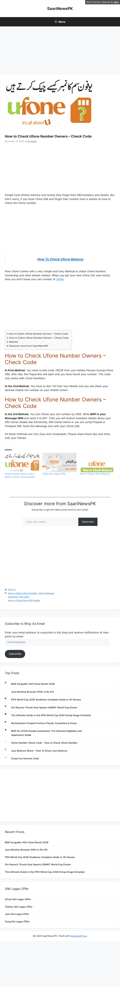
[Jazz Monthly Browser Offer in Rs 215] (8, 690)
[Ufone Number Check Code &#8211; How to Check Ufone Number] (22, 462)
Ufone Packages (46, 593)
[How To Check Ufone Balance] (97, 462)
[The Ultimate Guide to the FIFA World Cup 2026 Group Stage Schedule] (8, 714)
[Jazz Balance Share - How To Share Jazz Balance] (8, 749)
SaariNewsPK (60, 8)
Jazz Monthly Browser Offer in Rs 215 (32, 691)
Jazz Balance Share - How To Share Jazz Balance (39, 750)
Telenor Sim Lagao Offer (18, 906)
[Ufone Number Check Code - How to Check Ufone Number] (8, 741)
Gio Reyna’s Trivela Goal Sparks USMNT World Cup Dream (44, 707)
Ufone (60, 279)
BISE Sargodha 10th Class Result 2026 (33, 683)
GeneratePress (78, 935)
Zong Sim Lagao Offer (17, 921)
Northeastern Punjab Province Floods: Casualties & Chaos (44, 723)
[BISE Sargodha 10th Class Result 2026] (8, 682)
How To (12, 589)
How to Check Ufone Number (22, 593)
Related (13, 341)
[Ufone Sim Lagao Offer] (59, 462)
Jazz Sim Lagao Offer (17, 914)
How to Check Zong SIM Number (24, 600)
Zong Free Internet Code (25, 758)
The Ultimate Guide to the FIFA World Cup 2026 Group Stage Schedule (51, 715)
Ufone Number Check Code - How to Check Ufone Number (44, 742)
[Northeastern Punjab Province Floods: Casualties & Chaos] (8, 722)
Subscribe (88, 521)
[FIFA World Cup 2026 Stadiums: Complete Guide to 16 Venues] (8, 698)
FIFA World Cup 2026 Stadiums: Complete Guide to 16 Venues (46, 699)
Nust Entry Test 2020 (18, 597)
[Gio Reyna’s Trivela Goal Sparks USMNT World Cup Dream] (8, 706)
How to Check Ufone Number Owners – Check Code (38, 333)
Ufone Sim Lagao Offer (54, 473)
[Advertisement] (60, 51)
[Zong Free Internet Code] (8, 757)
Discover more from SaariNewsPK (28, 345)
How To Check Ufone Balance (60, 259)
